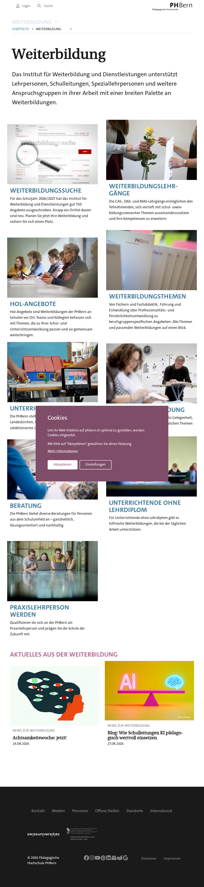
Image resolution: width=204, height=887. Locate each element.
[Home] (172, 7)
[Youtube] (97, 857)
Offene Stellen (107, 810)
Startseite (20, 29)
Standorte (134, 810)
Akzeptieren (63, 464)
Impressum (172, 858)
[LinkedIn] (108, 857)
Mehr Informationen (63, 451)
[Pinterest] (103, 857)
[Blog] (119, 857)
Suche (48, 6)
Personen (80, 810)
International (161, 810)
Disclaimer (149, 858)
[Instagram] (92, 857)
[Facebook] (86, 857)
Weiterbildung (32, 22)
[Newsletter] (114, 857)
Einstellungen (95, 464)
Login (26, 6)
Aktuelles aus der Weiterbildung (64, 654)
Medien (58, 810)
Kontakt (38, 810)
